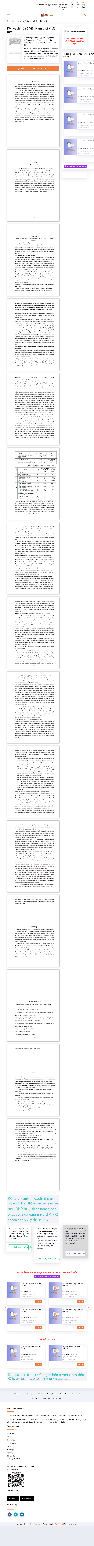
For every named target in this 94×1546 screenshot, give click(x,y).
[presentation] (5, 1307)
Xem (38, 1301)
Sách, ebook (64, 1394)
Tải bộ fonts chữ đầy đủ (49, 1258)
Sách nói (77, 1394)
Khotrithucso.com (36, 1524)
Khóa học (36, 1398)
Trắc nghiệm (51, 1394)
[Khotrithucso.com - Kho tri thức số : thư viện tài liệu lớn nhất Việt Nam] (47, 15)
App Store (14, 1498)
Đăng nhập (83, 6)
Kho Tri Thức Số (58, 1524)
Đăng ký (78, 6)
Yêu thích (71, 6)
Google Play (28, 1498)
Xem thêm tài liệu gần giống (76, 166)
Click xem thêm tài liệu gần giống (47, 1276)
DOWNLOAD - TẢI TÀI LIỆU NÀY (34, 69)
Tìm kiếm (30, 1394)
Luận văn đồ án (23, 21)
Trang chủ (10, 21)
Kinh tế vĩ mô (44, 21)
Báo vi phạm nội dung (76, 1254)
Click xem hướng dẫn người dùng (20, 1247)
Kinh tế (34, 21)
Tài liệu (40, 1394)
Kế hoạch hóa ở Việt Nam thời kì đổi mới (31, 30)
